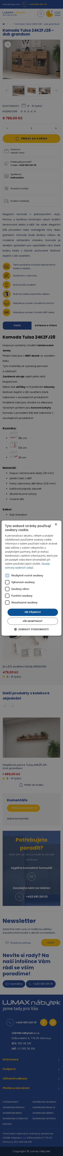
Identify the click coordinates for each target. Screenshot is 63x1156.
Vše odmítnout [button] (33, 621)
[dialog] (31, 578)
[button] (31, 629)
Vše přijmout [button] (32, 612)
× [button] (55, 524)
